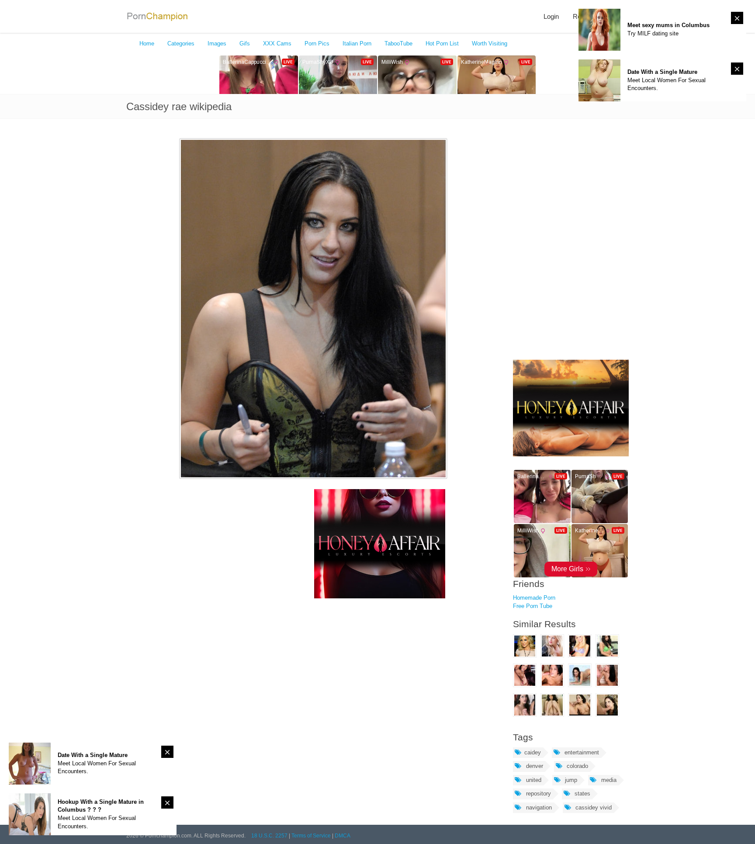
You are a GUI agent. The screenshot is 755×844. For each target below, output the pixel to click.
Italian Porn (357, 43)
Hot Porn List (442, 43)
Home (146, 43)
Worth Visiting (489, 43)
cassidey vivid (593, 807)
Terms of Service (311, 836)
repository (537, 793)
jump (570, 780)
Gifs (244, 43)
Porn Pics (317, 43)
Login (551, 16)
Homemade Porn (534, 597)
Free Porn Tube (532, 606)
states (581, 793)
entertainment (581, 752)
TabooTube (398, 43)
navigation (538, 807)
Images (217, 43)
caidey (532, 752)
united (532, 780)
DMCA (342, 836)
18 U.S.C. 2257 (269, 836)
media (607, 780)
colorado (576, 766)
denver (533, 766)
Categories (180, 43)
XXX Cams (277, 43)
